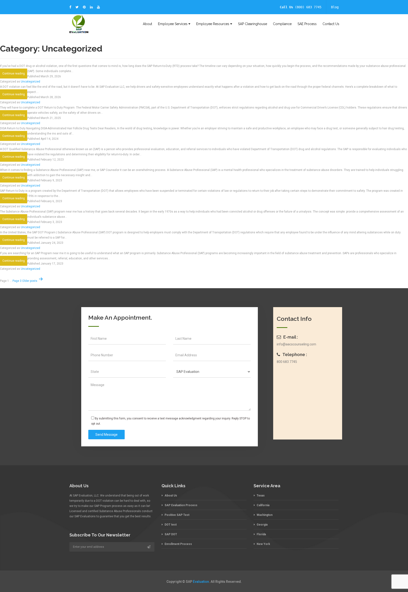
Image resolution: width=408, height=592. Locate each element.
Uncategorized (30, 81)
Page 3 (17, 281)
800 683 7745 (287, 362)
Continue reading (14, 75)
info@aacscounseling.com (296, 344)
